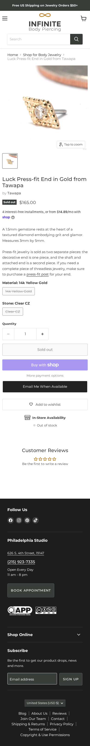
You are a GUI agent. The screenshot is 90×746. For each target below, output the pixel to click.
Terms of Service (43, 729)
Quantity (9, 324)
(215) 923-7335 (21, 562)
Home (12, 55)
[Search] (76, 39)
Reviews (59, 713)
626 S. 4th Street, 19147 (25, 553)
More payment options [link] (45, 375)
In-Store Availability (49, 418)
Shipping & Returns (28, 724)
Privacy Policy (61, 724)
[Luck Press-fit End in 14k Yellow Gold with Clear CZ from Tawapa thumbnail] (10, 161)
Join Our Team (33, 718)
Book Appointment (31, 590)
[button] (45, 387)
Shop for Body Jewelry (42, 55)
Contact (58, 718)
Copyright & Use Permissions (45, 735)
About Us (39, 713)
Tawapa (14, 193)
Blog (22, 713)
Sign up (71, 679)
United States (43, 703)
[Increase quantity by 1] (42, 334)
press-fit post (38, 274)
